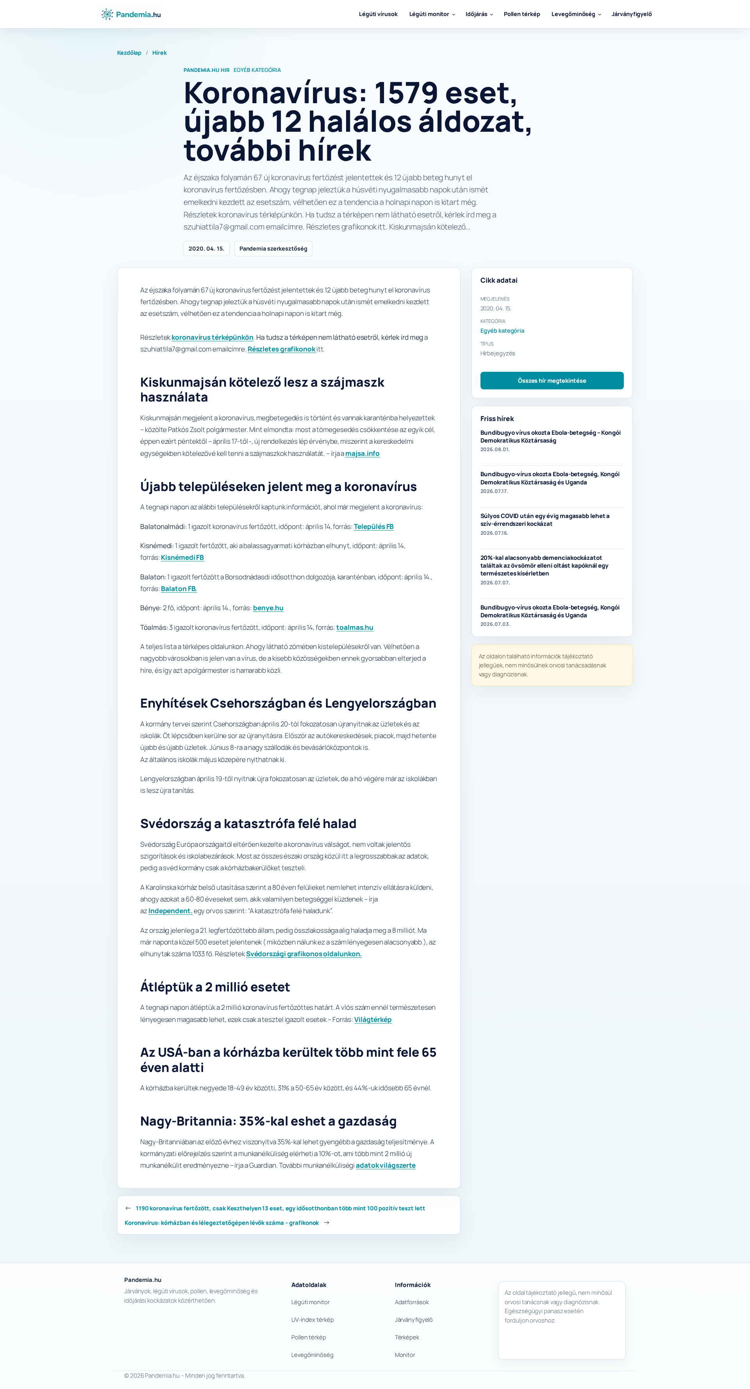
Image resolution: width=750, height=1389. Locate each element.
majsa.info (362, 453)
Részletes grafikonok (282, 348)
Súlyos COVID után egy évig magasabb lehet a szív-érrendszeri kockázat (545, 520)
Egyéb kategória (257, 69)
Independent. (170, 910)
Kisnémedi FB (182, 557)
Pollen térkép (308, 1337)
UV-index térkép (312, 1319)
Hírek (159, 52)
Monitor (405, 1355)
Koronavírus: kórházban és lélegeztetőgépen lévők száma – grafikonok (222, 1222)
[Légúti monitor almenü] (453, 14)
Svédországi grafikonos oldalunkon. (304, 953)
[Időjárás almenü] (491, 14)
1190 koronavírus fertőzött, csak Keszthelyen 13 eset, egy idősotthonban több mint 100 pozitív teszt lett (280, 1208)
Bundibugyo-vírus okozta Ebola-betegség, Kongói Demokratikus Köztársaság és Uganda (550, 478)
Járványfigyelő (414, 1319)
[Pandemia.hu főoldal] (131, 14)
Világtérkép (373, 1019)
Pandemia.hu (142, 1279)
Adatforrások (412, 1302)
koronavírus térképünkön (212, 337)
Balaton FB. (179, 588)
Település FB (374, 526)
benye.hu (268, 607)
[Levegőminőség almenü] (600, 14)
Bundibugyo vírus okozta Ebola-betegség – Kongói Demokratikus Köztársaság (550, 436)
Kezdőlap (129, 52)
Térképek (407, 1337)
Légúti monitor (310, 1302)
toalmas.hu (354, 627)
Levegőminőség (312, 1355)
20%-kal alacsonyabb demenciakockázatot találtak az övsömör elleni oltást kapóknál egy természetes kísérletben (544, 565)
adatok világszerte (386, 1165)
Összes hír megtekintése (552, 380)
